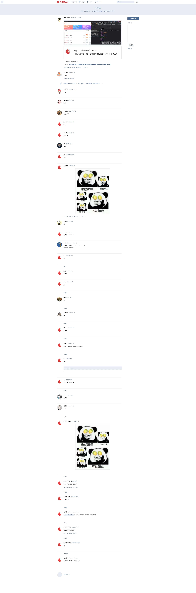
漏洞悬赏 (83, 2)
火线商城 (91, 2)
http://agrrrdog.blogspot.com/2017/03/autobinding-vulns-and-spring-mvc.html (90, 64)
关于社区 (99, 2)
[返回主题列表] (2, 2)
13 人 (82, 67)
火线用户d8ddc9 (69, 515)
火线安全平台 (74, 2)
